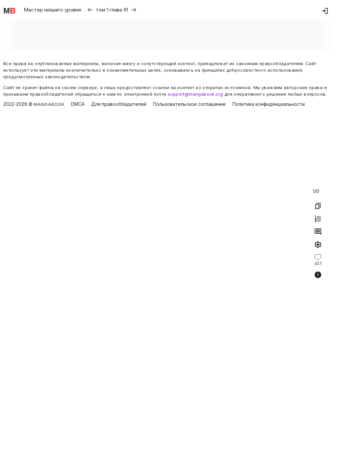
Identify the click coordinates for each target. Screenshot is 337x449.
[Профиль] (324, 10)
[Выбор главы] (318, 219)
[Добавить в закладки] (318, 206)
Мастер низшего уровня (52, 9)
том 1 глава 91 (112, 9)
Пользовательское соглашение (189, 104)
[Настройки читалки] (318, 244)
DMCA (78, 104)
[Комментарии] (318, 231)
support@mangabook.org (195, 94)
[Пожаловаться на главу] (318, 274)
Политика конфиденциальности (268, 104)
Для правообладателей (118, 104)
